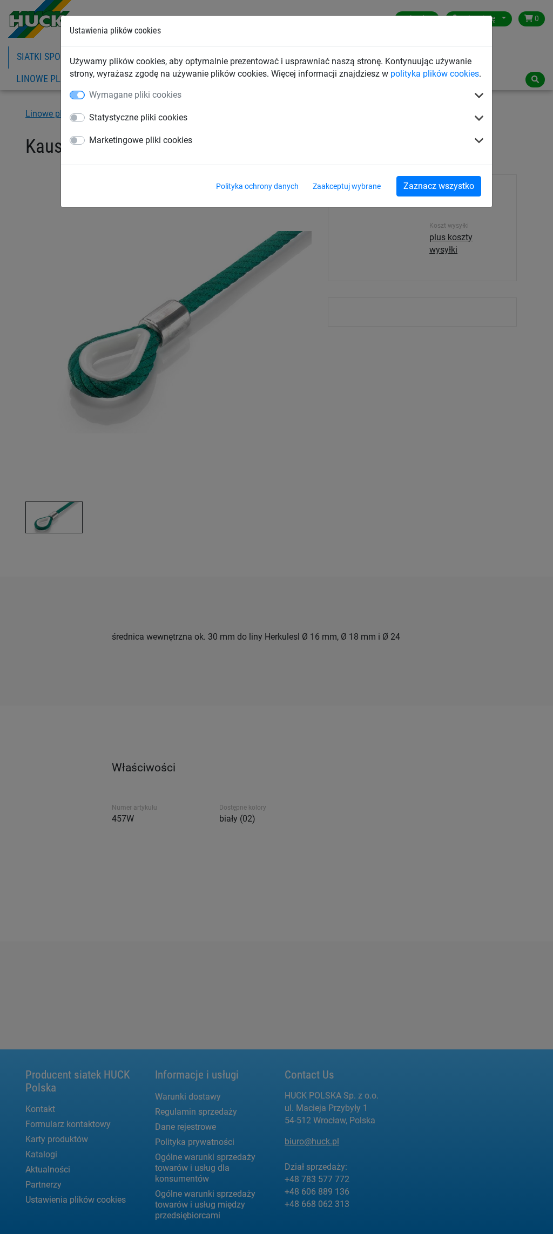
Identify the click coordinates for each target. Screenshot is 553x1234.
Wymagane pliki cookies (135, 95)
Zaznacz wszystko (438, 186)
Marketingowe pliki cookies (140, 140)
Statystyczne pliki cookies (138, 117)
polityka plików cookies (434, 74)
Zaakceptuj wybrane (347, 186)
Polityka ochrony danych (257, 186)
